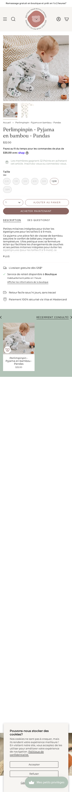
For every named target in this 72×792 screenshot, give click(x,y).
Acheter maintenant (36, 211)
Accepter (34, 764)
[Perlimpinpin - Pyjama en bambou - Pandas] (19, 338)
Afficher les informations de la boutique (27, 282)
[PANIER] (67, 19)
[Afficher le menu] (5, 19)
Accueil (7, 122)
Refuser (34, 773)
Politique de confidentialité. (27, 753)
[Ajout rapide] (7, 349)
